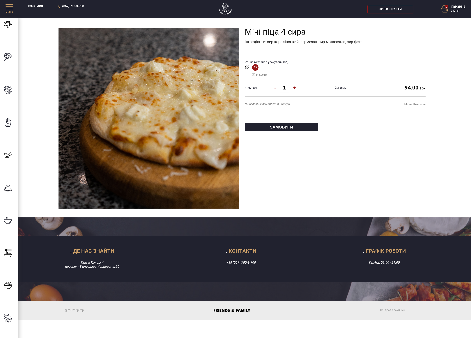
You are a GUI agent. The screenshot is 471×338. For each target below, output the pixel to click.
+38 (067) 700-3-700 (241, 262)
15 (256, 68)
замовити (281, 127)
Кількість (251, 88)
